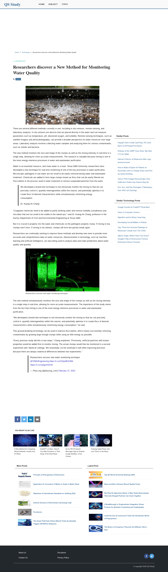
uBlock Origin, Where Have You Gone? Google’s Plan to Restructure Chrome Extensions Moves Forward (133, 239)
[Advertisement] (84, 30)
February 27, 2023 (66, 370)
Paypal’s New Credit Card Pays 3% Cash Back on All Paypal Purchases (134, 144)
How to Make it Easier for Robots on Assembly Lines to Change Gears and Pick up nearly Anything (135, 170)
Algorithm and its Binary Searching (131, 217)
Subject (53, 4)
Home (42, 4)
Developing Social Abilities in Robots (132, 222)
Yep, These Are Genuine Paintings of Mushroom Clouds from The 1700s (132, 229)
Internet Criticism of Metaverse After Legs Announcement (134, 160)
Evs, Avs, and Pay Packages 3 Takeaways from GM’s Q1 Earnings (135, 188)
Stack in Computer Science (129, 212)
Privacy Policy (63, 558)
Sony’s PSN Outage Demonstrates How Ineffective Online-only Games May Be (134, 180)
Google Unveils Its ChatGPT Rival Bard (133, 207)
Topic (65, 4)
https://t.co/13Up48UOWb (61, 361)
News (18, 79)
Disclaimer (61, 553)
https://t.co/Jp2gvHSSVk (41, 365)
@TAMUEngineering (39, 361)
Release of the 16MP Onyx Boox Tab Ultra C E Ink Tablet (135, 152)
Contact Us (23, 558)
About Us (22, 553)
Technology (20, 61)
